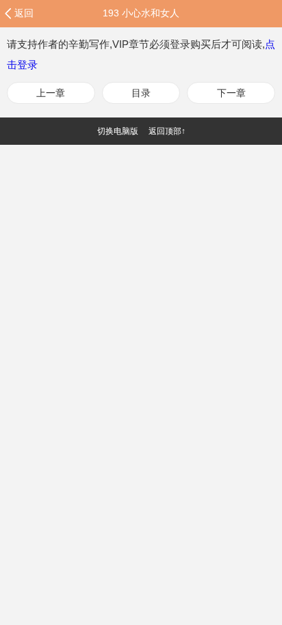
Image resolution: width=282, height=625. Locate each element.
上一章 (50, 92)
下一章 (231, 92)
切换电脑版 (117, 131)
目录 (141, 92)
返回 (24, 13)
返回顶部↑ (167, 131)
